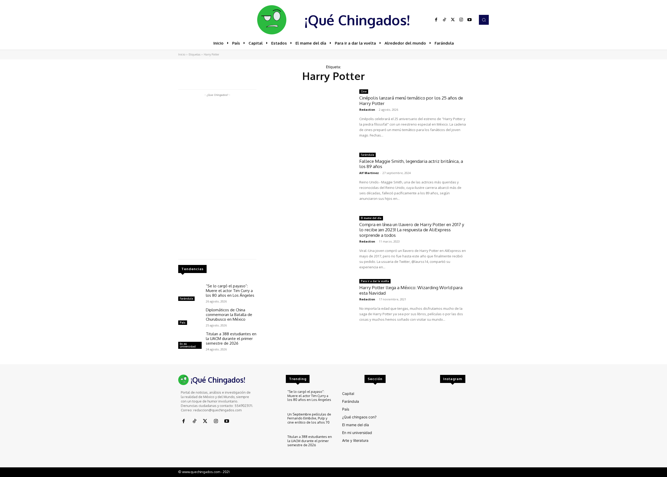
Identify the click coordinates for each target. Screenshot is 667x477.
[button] (484, 20)
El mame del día (371, 218)
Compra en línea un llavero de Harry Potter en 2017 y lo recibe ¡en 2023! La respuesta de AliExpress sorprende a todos (411, 230)
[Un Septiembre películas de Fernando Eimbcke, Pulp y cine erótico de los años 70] (272, 421)
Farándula (186, 298)
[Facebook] (436, 20)
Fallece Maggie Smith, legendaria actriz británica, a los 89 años (411, 163)
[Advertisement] (217, 176)
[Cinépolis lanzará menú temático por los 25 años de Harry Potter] (308, 117)
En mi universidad (188, 345)
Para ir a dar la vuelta (375, 281)
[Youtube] (469, 20)
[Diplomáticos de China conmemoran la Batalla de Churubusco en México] (190, 317)
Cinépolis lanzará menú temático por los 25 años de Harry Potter (411, 100)
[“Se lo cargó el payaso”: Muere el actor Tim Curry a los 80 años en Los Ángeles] (190, 293)
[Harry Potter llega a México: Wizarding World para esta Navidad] (308, 306)
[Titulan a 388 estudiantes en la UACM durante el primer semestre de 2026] (190, 341)
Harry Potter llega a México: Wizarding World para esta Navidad (410, 290)
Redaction (367, 109)
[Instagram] (461, 20)
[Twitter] (453, 20)
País (183, 322)
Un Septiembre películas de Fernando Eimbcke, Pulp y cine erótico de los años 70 (309, 418)
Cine (364, 91)
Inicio (181, 54)
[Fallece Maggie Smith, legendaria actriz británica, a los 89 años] (308, 180)
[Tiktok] (444, 20)
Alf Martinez (369, 173)
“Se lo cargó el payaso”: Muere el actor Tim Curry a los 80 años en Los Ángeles (230, 290)
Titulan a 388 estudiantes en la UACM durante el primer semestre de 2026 (231, 338)
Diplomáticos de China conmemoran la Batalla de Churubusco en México (229, 314)
